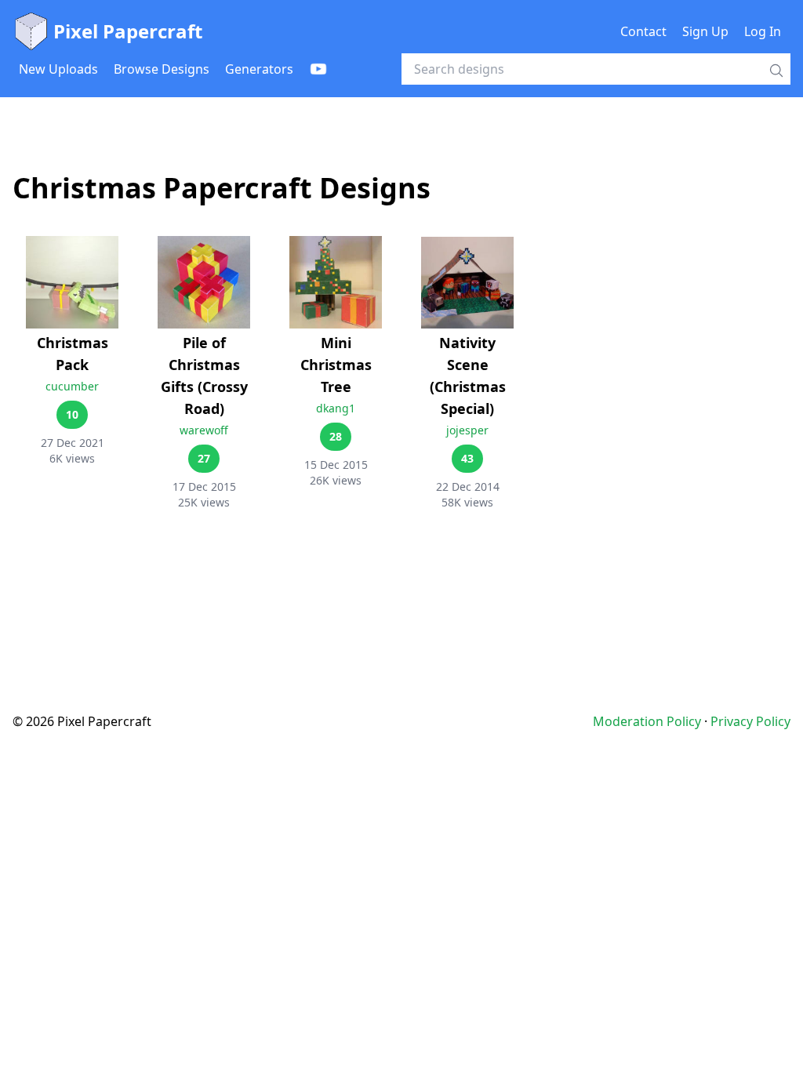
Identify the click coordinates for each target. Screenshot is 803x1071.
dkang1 (335, 408)
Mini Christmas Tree (336, 364)
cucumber (72, 386)
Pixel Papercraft (127, 31)
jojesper (467, 430)
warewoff (204, 430)
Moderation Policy (647, 721)
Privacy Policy (750, 721)
